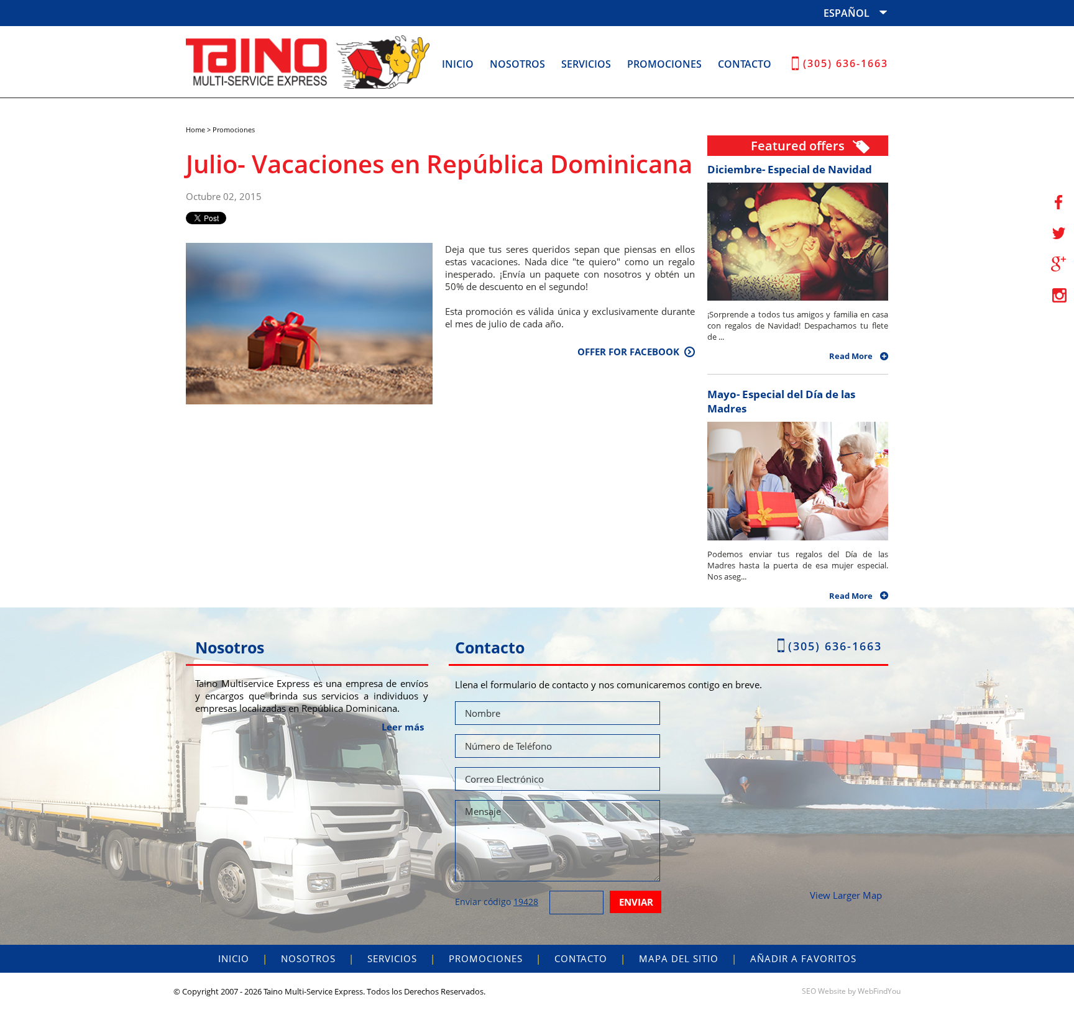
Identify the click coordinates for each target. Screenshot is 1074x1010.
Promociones (664, 64)
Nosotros (517, 64)
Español (847, 13)
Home (195, 129)
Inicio (458, 64)
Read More (851, 356)
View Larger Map (846, 895)
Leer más (403, 727)
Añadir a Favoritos (803, 958)
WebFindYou (879, 991)
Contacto (744, 64)
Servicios (586, 64)
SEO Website (824, 991)
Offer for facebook (628, 351)
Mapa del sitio (678, 958)
